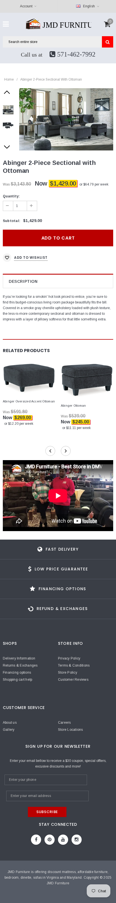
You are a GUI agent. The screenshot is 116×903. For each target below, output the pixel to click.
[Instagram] (77, 840)
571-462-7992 (75, 54)
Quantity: (11, 196)
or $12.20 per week (18, 424)
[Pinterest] (49, 840)
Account (26, 6)
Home (9, 79)
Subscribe (47, 811)
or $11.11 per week (76, 428)
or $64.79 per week (93, 184)
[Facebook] (36, 840)
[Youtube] (63, 840)
